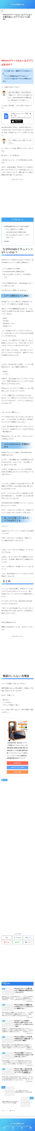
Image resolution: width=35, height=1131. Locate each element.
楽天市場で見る (17, 763)
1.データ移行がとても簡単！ (15, 229)
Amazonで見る (17, 772)
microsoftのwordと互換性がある (16, 232)
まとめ (6, 241)
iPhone (5, 780)
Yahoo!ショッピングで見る (17, 767)
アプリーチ (29, 117)
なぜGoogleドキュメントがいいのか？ (16, 226)
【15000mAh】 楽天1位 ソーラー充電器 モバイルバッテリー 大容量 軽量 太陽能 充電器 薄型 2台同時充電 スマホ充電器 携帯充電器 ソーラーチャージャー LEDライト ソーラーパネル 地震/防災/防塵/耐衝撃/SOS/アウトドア (17, 750)
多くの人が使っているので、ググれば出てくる (17, 236)
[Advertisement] (17, 39)
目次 (16, 219)
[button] (28, 942)
